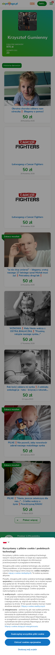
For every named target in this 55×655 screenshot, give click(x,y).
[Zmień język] (6, 542)
